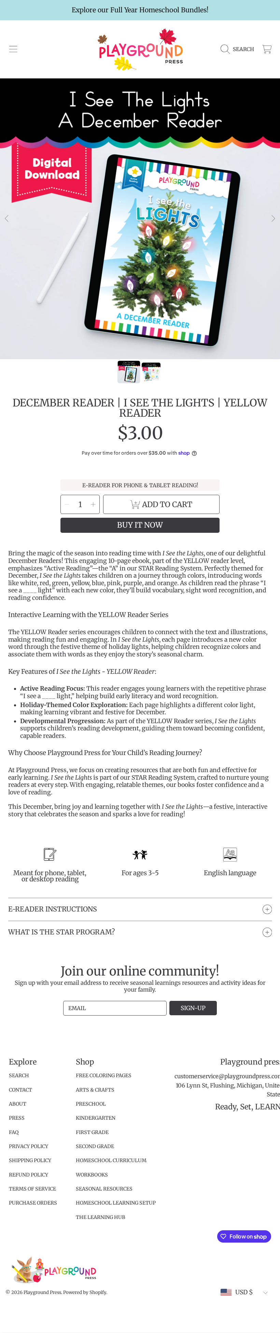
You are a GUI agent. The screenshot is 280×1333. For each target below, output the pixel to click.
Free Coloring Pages (103, 1075)
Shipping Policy (30, 1160)
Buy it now (140, 525)
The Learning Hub (100, 1217)
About (17, 1104)
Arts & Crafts (95, 1090)
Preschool (91, 1104)
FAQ (13, 1132)
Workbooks (92, 1175)
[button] (13, 49)
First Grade (92, 1132)
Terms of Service (32, 1189)
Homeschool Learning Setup (116, 1203)
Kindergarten (95, 1118)
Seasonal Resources (104, 1189)
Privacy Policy (28, 1146)
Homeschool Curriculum (111, 1160)
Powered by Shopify (84, 1292)
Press (17, 1118)
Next (273, 219)
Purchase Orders (33, 1203)
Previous (7, 219)
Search (19, 1075)
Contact (20, 1090)
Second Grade (95, 1146)
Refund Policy (28, 1175)
